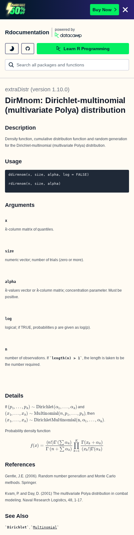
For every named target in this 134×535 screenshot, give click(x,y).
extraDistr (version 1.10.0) (37, 89)
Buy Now (102, 9)
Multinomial (45, 527)
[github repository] (27, 48)
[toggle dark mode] (12, 48)
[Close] (125, 9)
